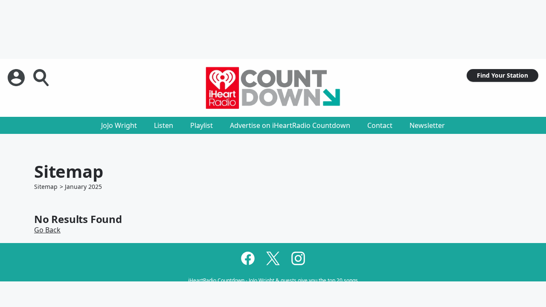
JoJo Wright (119, 125)
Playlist (201, 125)
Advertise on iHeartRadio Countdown (290, 125)
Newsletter (427, 125)
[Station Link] (273, 88)
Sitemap (46, 186)
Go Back (47, 230)
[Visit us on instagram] (298, 258)
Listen (163, 125)
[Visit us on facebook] (248, 258)
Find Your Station (502, 75)
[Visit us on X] (273, 258)
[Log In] (17, 77)
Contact (379, 125)
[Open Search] (41, 77)
